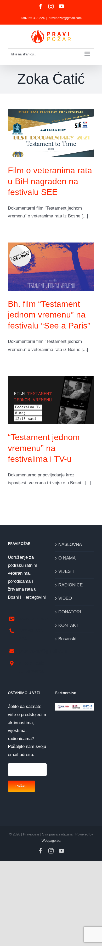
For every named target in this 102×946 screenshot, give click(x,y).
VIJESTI (66, 571)
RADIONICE (70, 584)
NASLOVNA (70, 544)
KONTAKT (68, 625)
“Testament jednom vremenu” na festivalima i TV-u (44, 448)
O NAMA (67, 558)
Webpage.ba (51, 841)
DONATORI (69, 611)
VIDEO (65, 598)
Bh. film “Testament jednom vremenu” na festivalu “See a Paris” (49, 314)
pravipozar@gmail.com (65, 18)
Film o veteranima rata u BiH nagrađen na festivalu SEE (50, 181)
